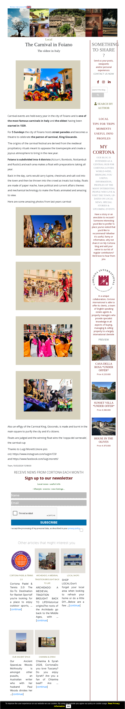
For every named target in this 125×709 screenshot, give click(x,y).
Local (48, 39)
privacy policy (74, 528)
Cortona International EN (19, 7)
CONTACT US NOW (103, 73)
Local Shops (73, 575)
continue (16, 609)
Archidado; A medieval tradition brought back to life (47, 579)
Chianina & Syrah (47, 657)
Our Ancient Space (21, 657)
